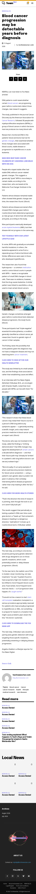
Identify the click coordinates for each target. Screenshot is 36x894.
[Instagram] (13, 876)
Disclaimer (13, 888)
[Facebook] (11, 79)
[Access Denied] (10, 766)
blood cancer (14, 687)
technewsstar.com (26, 45)
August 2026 (6, 813)
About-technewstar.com (15, 884)
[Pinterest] (20, 79)
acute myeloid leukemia (11, 227)
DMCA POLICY (22, 888)
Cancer (23, 687)
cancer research (8, 690)
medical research (9, 692)
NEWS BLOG (6, 11)
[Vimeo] (23, 876)
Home (5, 884)
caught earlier (16, 591)
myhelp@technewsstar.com (22, 862)
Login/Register (10, 886)
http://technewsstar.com (20, 678)
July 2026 (5, 816)
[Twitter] (16, 79)
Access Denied (8, 708)
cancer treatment (20, 354)
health (18, 690)
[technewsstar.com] (7, 678)
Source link (6, 663)
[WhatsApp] (25, 79)
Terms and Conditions (22, 886)
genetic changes (8, 141)
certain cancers (28, 450)
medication (26, 267)
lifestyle (26, 690)
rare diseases (22, 692)
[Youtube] (29, 876)
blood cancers (13, 103)
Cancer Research (8, 120)
